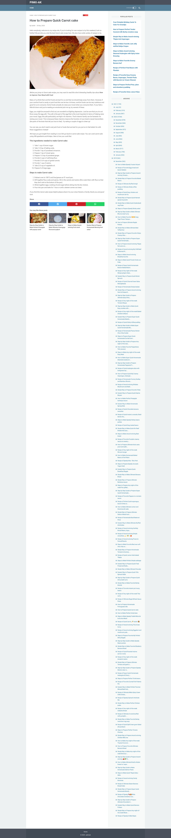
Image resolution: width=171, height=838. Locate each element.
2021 (117, 104)
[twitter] (57, 204)
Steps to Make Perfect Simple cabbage (129, 560)
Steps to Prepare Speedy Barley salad (129, 208)
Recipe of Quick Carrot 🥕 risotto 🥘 (129, 621)
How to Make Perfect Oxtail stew (128, 613)
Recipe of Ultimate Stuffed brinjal (128, 184)
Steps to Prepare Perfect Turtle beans (129, 678)
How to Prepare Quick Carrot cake (128, 610)
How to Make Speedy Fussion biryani (129, 164)
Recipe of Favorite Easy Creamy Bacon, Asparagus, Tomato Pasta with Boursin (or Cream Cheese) (125, 77)
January (120, 113)
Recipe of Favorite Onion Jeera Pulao (126, 92)
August (120, 132)
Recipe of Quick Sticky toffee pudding (129, 322)
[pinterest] (76, 204)
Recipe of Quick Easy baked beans (128, 425)
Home (32, 8)
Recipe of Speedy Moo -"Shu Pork (128, 460)
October (120, 126)
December (120, 120)
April (119, 145)
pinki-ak (36, 2)
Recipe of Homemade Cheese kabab (129, 287)
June (119, 139)
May (119, 142)
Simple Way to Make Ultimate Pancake (129, 569)
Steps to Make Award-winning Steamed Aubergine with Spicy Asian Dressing (126, 53)
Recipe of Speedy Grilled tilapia (127, 816)
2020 (118, 117)
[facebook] (39, 204)
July (118, 107)
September (121, 129)
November (121, 123)
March (119, 148)
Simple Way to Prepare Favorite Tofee (129, 390)
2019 (117, 158)
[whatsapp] (95, 204)
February (120, 110)
